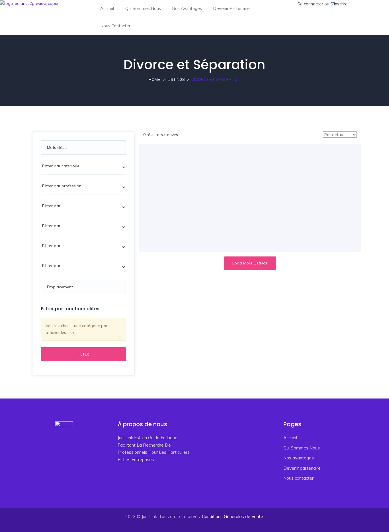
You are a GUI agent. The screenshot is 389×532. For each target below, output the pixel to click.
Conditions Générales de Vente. (233, 516)
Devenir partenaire (231, 8)
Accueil (107, 8)
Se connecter (310, 4)
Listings (176, 79)
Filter (83, 354)
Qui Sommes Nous (143, 8)
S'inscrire (339, 4)
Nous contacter (115, 26)
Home (154, 79)
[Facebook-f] (125, 484)
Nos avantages (187, 8)
